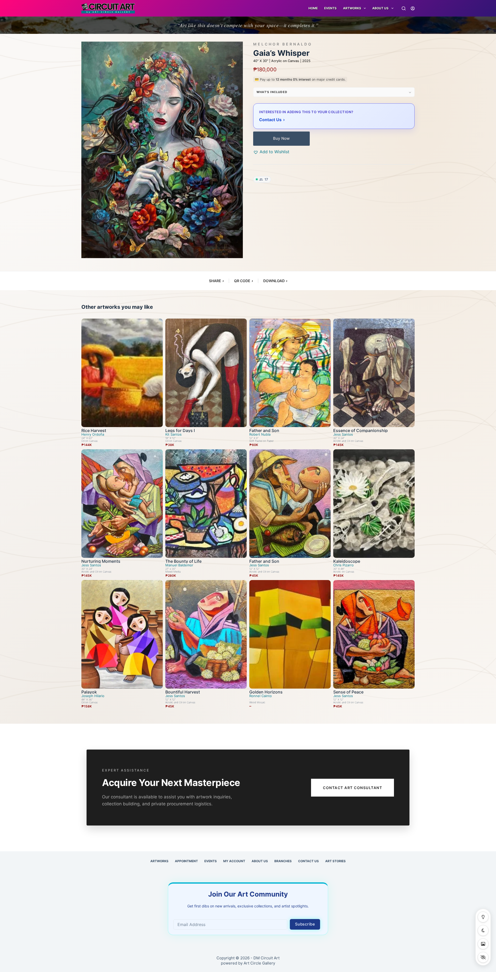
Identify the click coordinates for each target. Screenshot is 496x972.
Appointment (186, 861)
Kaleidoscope (346, 561)
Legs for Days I (180, 430)
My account (234, 861)
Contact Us (308, 861)
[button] (271, 151)
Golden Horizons (266, 692)
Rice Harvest (93, 430)
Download (275, 281)
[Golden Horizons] (290, 634)
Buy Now (281, 138)
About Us (380, 8)
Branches (283, 861)
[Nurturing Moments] (122, 503)
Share (216, 281)
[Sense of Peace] (374, 634)
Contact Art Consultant (352, 787)
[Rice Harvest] (122, 373)
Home (313, 8)
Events (330, 8)
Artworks (159, 861)
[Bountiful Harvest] (206, 634)
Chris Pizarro (343, 565)
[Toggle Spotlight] (483, 917)
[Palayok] (122, 634)
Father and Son (264, 430)
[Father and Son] (290, 373)
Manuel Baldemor (179, 565)
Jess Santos (343, 434)
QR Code (243, 281)
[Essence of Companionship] (374, 373)
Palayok (89, 692)
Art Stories (335, 861)
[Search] (404, 8)
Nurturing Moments (100, 561)
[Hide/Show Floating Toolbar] (483, 957)
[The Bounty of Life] (206, 503)
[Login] (413, 8)
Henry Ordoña (92, 434)
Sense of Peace (348, 692)
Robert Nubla (259, 434)
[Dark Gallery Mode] (483, 930)
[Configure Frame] (483, 943)
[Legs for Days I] (206, 373)
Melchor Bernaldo (282, 44)
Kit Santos (173, 434)
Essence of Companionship (360, 430)
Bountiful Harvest (182, 692)
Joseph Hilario (92, 696)
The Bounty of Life (183, 561)
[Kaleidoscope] (374, 503)
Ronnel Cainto (260, 696)
